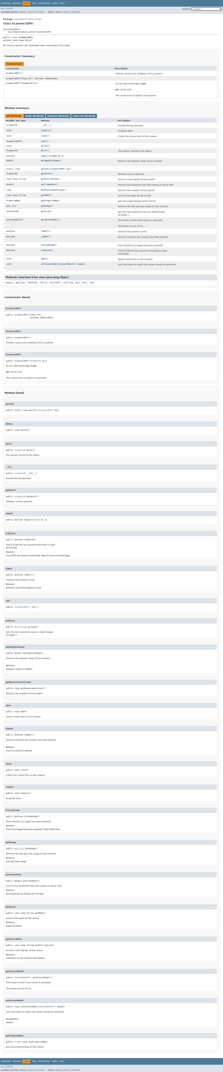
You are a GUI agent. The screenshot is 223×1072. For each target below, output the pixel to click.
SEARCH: (186, 9)
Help (62, 3)
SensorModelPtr (14, 219)
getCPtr (45, 169)
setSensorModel (49, 264)
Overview (6, 3)
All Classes (7, 8)
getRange (46, 206)
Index (55, 3)
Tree (34, 3)
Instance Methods (58, 116)
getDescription (49, 179)
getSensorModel (49, 219)
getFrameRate (48, 184)
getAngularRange (50, 160)
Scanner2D (27, 83)
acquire (45, 130)
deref (44, 150)
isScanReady (47, 245)
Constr (31, 12)
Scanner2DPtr (13, 73)
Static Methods (34, 116)
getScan (45, 211)
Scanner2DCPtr (14, 141)
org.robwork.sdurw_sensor (28, 19)
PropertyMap (13, 200)
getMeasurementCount (52, 190)
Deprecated (44, 3)
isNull (44, 231)
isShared (46, 250)
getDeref (46, 173)
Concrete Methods (84, 116)
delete (44, 146)
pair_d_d (11, 206)
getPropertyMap (49, 200)
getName (45, 195)
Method (40, 12)
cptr (43, 141)
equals (44, 156)
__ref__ (45, 125)
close (44, 136)
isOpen (44, 236)
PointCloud (12, 211)
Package (16, 3)
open (43, 258)
